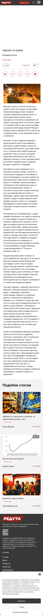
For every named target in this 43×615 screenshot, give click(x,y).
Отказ (21, 607)
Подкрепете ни (24, 3)
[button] (40, 574)
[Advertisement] (21, 25)
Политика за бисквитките (20, 612)
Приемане (21, 601)
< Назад (5, 65)
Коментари (26, 65)
